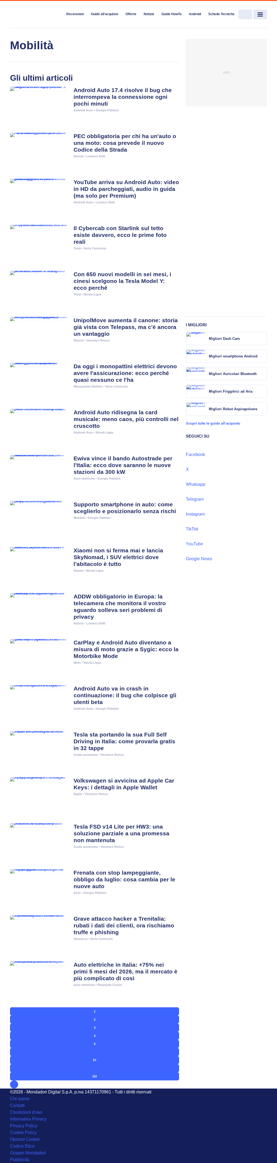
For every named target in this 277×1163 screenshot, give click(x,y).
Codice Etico (22, 1146)
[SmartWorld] (36, 14)
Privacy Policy (23, 1125)
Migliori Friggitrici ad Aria (230, 391)
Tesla (77, 248)
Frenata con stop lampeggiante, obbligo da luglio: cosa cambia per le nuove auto (124, 879)
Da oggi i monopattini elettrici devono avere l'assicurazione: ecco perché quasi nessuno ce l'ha (125, 373)
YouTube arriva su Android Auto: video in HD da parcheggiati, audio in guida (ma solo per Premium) (126, 189)
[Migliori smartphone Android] (262, 356)
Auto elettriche (84, 478)
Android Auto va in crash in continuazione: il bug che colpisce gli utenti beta (125, 695)
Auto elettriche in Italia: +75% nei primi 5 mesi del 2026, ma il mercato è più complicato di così (125, 971)
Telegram (195, 499)
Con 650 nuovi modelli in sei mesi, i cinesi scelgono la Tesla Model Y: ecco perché (122, 281)
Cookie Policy (23, 1132)
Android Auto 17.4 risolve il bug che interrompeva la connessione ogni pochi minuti (123, 97)
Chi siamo (19, 1098)
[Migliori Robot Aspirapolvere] (262, 409)
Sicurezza (80, 938)
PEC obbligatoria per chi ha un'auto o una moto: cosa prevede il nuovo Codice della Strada (125, 143)
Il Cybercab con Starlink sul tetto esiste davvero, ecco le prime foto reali (120, 235)
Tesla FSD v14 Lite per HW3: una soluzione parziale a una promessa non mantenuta (121, 833)
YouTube (194, 544)
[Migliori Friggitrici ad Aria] (262, 391)
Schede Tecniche (221, 14)
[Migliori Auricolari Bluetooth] (262, 374)
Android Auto (83, 110)
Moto (77, 662)
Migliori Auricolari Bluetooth (233, 374)
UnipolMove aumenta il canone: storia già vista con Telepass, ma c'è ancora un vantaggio (126, 327)
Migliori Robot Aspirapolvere (233, 409)
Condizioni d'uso (26, 1112)
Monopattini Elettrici (88, 386)
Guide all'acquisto (104, 14)
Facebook (195, 454)
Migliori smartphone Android (233, 356)
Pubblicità (19, 1159)
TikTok (192, 529)
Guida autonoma (86, 754)
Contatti (17, 1105)
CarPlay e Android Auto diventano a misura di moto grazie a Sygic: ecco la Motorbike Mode (126, 649)
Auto (77, 892)
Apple (78, 794)
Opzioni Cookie (25, 1139)
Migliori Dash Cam (224, 339)
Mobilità (79, 517)
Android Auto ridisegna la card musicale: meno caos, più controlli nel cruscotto (126, 419)
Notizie (149, 14)
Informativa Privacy (28, 1119)
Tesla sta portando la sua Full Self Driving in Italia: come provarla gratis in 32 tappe (124, 741)
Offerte (131, 14)
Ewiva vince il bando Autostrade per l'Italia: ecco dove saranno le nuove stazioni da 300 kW (123, 465)
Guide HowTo (171, 14)
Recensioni (75, 14)
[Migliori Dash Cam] (262, 338)
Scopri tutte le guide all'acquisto (213, 423)
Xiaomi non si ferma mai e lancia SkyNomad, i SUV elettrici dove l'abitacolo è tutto (118, 557)
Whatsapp (195, 484)
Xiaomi (78, 570)
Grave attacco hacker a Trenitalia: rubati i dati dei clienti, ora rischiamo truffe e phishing (124, 925)
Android (195, 14)
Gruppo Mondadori (28, 1153)
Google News (199, 558)
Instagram (195, 514)
